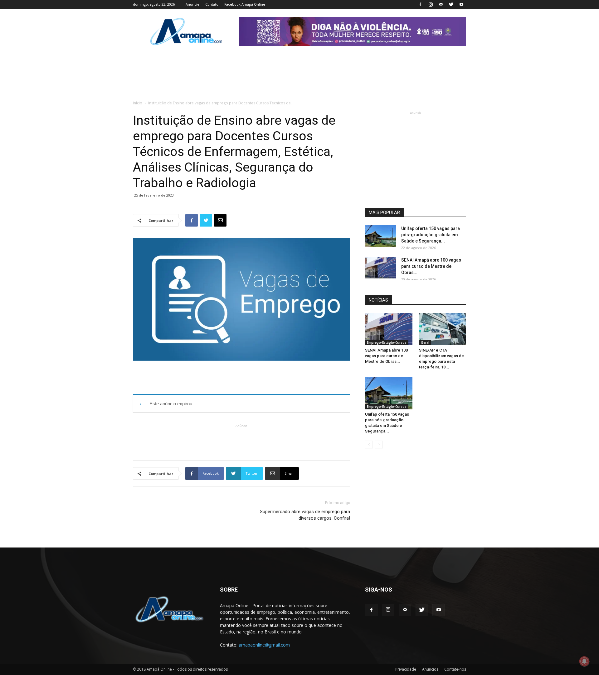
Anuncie (192, 4)
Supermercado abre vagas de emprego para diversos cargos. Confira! (305, 515)
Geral (425, 342)
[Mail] (441, 4)
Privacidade (405, 669)
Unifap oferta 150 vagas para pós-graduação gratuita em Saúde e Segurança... (430, 234)
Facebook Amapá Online (244, 4)
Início (137, 103)
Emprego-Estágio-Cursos (387, 342)
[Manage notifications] (584, 661)
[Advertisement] (241, 378)
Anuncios (430, 669)
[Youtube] (461, 4)
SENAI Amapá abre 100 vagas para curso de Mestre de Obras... (431, 266)
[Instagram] (430, 4)
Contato (211, 4)
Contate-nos (455, 669)
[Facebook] (420, 4)
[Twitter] (451, 4)
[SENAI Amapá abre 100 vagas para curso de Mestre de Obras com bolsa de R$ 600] (380, 267)
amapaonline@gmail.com (264, 645)
